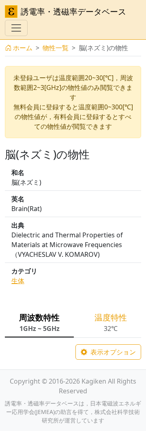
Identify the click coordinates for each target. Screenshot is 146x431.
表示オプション (112, 352)
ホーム (22, 47)
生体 (17, 280)
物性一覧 (56, 47)
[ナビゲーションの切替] (16, 28)
